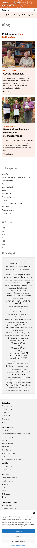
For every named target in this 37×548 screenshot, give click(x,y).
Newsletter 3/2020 (18, 350)
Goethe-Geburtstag (27, 285)
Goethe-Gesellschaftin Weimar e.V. (11, 4)
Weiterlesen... (8, 92)
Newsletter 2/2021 (18, 348)
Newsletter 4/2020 (18, 356)
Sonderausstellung (12, 372)
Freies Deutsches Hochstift (16, 280)
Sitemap (7, 494)
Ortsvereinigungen (8, 197)
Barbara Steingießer (24, 264)
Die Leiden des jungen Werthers (18, 275)
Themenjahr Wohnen (11, 380)
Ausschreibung (7, 181)
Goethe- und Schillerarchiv (14, 306)
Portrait (16, 363)
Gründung (29, 309)
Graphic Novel (22, 309)
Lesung (21, 330)
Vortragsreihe (11, 382)
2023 (3, 238)
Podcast (4, 200)
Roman (22, 364)
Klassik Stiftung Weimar (12, 328)
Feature (4, 184)
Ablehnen (18, 536)
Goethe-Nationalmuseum (18, 298)
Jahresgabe (23, 322)
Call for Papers (14, 269)
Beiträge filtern (29, 15)
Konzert (30, 327)
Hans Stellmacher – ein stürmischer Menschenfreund (16, 132)
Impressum (24, 545)
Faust (24, 277)
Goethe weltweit (7, 187)
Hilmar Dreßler (18, 317)
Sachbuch (11, 366)
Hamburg (22, 311)
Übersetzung (26, 390)
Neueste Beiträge (14, 15)
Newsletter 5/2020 (18, 358)
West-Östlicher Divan (15, 388)
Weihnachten (21, 382)
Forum (4, 491)
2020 (3, 247)
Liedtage (28, 333)
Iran (14, 322)
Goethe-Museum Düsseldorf (18, 296)
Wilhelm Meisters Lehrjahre (13, 390)
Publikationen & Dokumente (12, 203)
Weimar (28, 383)
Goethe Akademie (24, 306)
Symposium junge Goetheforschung (13, 377)
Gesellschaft (6, 416)
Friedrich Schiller (11, 283)
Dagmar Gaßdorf (27, 269)
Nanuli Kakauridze (25, 335)
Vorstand (22, 380)
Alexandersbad (14, 261)
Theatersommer (26, 377)
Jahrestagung (11, 325)
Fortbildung (29, 277)
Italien (17, 322)
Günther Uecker (15, 311)
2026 (3, 228)
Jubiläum (20, 325)
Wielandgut (25, 388)
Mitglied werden (7, 481)
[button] (34, 513)
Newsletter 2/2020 (18, 345)
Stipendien (5, 412)
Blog (3, 422)
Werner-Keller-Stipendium (18, 385)
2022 (3, 241)
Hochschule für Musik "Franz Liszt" (15, 319)
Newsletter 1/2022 (18, 343)
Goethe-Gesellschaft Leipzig (18, 288)
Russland (27, 363)
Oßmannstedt (28, 361)
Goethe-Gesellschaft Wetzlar (18, 291)
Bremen (7, 269)
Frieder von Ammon (28, 280)
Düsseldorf (8, 277)
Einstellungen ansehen (18, 541)
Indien (29, 320)
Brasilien (27, 267)
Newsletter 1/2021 (18, 340)
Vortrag (29, 380)
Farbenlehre (16, 277)
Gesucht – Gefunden (9, 509)
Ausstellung (13, 263)
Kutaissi (15, 330)
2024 (3, 234)
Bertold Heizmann (12, 267)
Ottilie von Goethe (21, 361)
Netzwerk (5, 419)
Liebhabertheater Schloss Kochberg (15, 333)
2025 (3, 231)
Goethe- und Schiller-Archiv (18, 302)
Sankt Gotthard (28, 366)
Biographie (21, 266)
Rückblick (5, 207)
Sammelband (20, 366)
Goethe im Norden (13, 73)
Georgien (26, 282)
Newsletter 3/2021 (18, 353)
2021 (3, 244)
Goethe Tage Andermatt (11, 309)
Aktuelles (5, 174)
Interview (5, 190)
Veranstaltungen (8, 210)
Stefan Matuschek (23, 372)
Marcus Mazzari (15, 335)
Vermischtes (6, 213)
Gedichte (19, 283)
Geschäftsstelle (9, 285)
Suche (6, 497)
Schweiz (25, 369)
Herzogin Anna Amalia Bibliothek (18, 314)
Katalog (27, 325)
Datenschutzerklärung (15, 545)
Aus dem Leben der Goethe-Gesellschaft (16, 177)
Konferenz (24, 327)
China (21, 269)
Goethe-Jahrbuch (13, 293)
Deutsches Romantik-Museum (18, 272)
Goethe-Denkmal (17, 285)
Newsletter (12, 338)
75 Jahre (8, 261)
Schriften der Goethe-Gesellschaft (16, 369)
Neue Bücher (6, 194)
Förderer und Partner (9, 478)
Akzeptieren (18, 531)
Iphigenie (10, 322)
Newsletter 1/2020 (23, 338)
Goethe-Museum (24, 293)
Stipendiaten (18, 374)
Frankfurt (6, 280)
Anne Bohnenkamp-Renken (24, 261)
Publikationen (7, 409)
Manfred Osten (8, 335)
